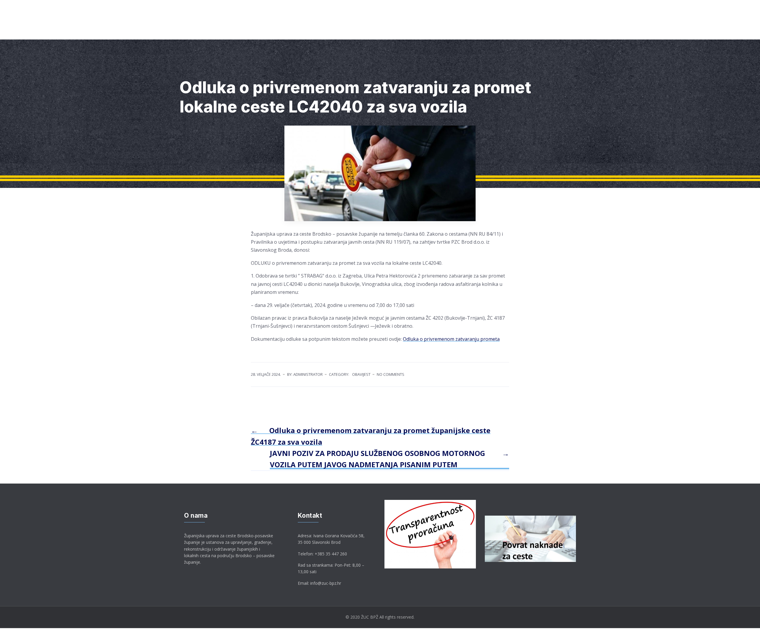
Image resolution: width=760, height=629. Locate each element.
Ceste (259, 32)
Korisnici (293, 32)
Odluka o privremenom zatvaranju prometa (451, 339)
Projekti (486, 32)
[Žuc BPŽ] (191, 11)
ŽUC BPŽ (224, 32)
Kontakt (552, 32)
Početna (189, 32)
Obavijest (361, 374)
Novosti (519, 32)
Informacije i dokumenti (347, 32)
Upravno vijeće (442, 32)
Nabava (400, 32)
